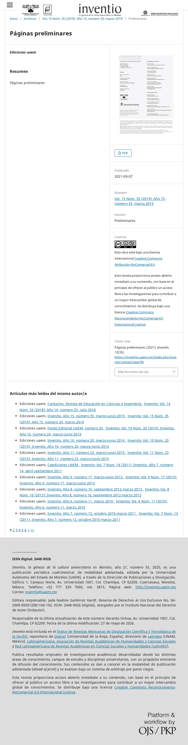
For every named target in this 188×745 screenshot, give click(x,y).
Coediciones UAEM (63, 464)
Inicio (14, 18)
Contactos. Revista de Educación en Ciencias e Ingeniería (94, 403)
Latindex (155, 636)
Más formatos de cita (133, 372)
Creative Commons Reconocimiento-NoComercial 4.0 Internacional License (139, 318)
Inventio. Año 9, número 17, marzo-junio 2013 (85, 477)
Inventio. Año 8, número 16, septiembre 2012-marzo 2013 (95, 489)
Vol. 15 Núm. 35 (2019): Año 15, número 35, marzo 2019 (82, 18)
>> (32, 530)
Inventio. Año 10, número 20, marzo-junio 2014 (86, 440)
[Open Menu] (10, 5)
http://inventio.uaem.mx (156, 587)
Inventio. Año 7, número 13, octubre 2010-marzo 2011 (92, 513)
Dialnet (60, 636)
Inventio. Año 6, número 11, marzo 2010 (80, 501)
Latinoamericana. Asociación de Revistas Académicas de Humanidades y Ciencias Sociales (101, 641)
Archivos (30, 18)
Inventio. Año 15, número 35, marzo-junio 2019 (86, 416)
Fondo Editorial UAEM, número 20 (75, 428)
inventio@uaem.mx (41, 592)
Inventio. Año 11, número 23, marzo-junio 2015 (86, 452)
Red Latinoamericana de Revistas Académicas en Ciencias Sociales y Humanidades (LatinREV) (91, 646)
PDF (124, 153)
